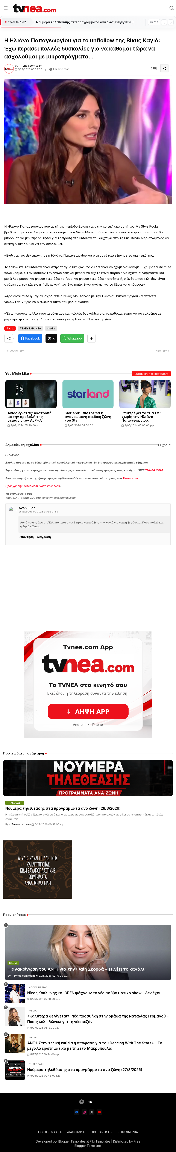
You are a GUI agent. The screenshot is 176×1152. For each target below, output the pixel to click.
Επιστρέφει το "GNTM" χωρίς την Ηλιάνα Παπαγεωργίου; (141, 416)
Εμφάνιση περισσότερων (151, 373)
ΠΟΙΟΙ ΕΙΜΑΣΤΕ (50, 1132)
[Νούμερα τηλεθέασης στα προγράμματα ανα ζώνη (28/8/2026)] (88, 778)
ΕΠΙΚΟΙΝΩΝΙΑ (128, 1132)
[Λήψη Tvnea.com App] (88, 684)
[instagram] (84, 1112)
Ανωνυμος (26, 508)
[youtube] (99, 1112)
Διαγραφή (44, 537)
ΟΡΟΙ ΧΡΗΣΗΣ (101, 1132)
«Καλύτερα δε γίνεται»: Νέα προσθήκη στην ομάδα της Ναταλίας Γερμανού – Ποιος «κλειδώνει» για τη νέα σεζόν (97, 1019)
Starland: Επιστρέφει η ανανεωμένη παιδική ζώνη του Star (88, 416)
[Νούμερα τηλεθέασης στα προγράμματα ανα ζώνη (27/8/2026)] (15, 1070)
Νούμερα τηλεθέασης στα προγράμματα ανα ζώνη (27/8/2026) (84, 1070)
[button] (171, 8)
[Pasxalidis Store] (37, 897)
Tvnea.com (130, 478)
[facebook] (76, 1112)
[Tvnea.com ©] (34, 8)
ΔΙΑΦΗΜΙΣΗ (76, 1132)
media (51, 328)
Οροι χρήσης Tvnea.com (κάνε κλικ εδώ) (32, 486)
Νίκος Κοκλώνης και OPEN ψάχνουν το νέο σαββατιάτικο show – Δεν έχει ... (95, 993)
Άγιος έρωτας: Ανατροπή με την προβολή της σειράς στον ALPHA (30, 416)
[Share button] (91, 338)
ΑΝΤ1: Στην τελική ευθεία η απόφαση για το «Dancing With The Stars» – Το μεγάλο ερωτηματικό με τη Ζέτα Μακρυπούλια (94, 1046)
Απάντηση (27, 537)
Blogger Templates (71, 1141)
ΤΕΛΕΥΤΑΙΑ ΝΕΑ (30, 328)
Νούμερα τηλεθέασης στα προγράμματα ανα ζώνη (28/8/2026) (85, 22)
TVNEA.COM (154, 470)
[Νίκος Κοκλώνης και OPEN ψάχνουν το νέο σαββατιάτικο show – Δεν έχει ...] (15, 993)
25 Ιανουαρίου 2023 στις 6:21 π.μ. (39, 511)
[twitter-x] (91, 1112)
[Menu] (6, 8)
